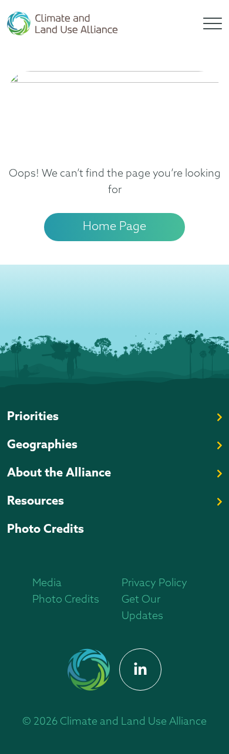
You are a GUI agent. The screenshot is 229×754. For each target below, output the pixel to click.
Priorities (33, 417)
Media (47, 584)
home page (114, 227)
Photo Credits (45, 530)
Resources (35, 502)
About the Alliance (59, 473)
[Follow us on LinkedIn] (140, 669)
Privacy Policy (154, 584)
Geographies (42, 445)
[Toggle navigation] (212, 23)
